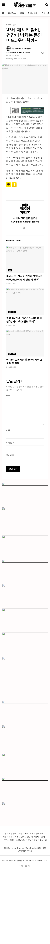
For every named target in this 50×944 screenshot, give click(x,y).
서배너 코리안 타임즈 (16, 861)
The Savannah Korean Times (36, 861)
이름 (9, 430)
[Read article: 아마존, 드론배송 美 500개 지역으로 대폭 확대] (25, 343)
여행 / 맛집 (20, 840)
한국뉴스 (45, 13)
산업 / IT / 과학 (33, 837)
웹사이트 (10, 455)
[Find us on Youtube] (26, 866)
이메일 (10, 442)
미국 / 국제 (33, 13)
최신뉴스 (12, 13)
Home (8, 25)
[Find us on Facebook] (18, 866)
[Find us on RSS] (29, 866)
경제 (4, 837)
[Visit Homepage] (25, 5)
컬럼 (29, 840)
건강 (12, 840)
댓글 (9, 395)
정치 (10, 837)
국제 (9, 270)
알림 (35, 840)
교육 (43, 837)
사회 (16, 837)
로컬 (22, 13)
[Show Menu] (3, 4)
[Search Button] (46, 4)
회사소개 (43, 840)
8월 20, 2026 (12, 283)
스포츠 (5, 840)
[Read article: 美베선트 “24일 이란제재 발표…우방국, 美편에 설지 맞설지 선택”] (25, 259)
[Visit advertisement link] (27, 110)
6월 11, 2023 (14, 55)
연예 (14, 25)
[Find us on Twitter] (22, 866)
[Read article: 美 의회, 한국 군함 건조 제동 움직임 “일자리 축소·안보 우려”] (25, 301)
